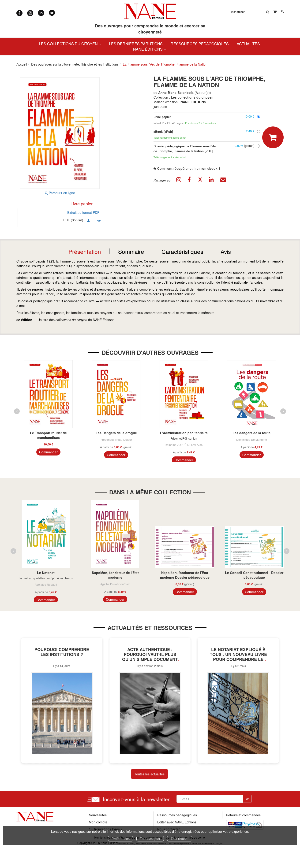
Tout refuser (180, 838)
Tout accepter (150, 838)
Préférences (121, 838)
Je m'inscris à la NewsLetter (107, 42)
